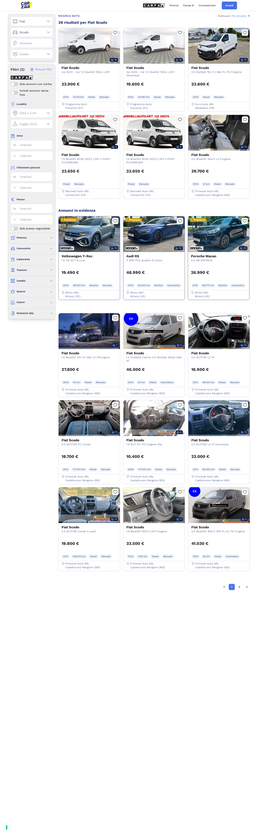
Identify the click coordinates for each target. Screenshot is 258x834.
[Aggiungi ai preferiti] (115, 32)
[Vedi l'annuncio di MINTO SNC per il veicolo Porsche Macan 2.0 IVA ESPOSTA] (218, 252)
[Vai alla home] (26, 5)
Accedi (229, 5)
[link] (224, 587)
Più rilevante (239, 16)
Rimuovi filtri (43, 69)
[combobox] (31, 21)
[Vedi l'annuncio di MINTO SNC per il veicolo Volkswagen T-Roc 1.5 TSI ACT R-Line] (89, 252)
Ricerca (174, 5)
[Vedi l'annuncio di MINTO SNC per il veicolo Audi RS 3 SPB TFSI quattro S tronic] (154, 252)
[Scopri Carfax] (154, 5)
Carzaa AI (188, 5)
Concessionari (207, 5)
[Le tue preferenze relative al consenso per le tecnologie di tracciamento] (6, 827)
